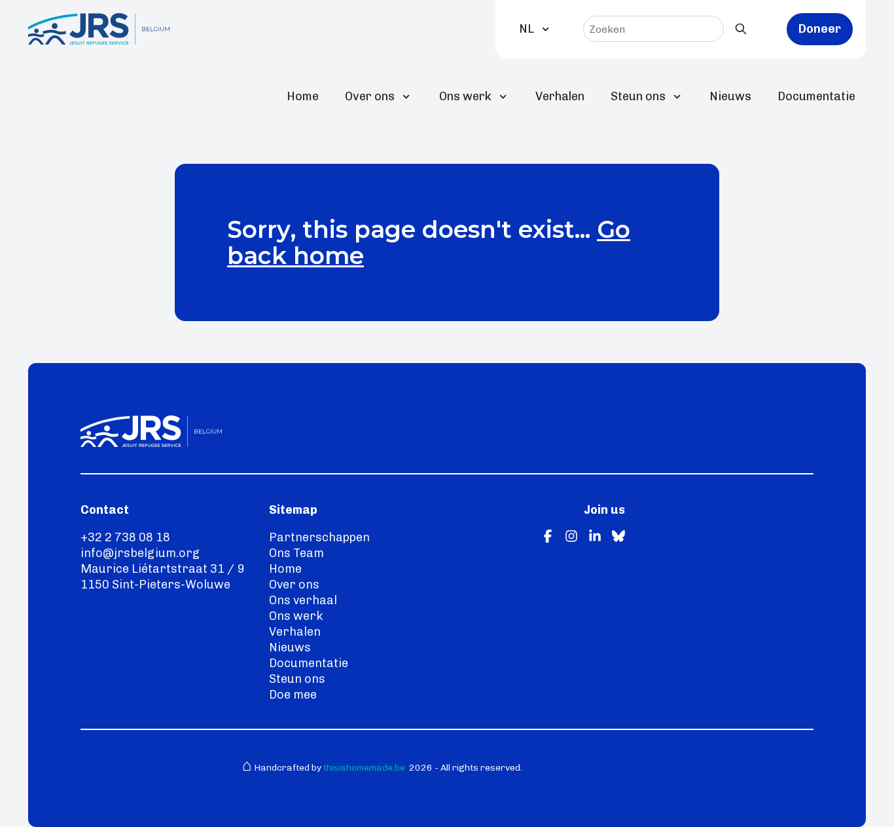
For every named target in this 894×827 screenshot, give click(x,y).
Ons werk (465, 96)
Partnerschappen (319, 537)
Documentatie (816, 96)
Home (303, 96)
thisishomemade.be (363, 767)
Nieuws (730, 96)
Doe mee (293, 694)
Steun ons (638, 96)
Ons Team (296, 553)
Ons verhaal (303, 600)
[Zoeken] (741, 29)
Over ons (370, 96)
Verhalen (559, 96)
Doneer (819, 29)
